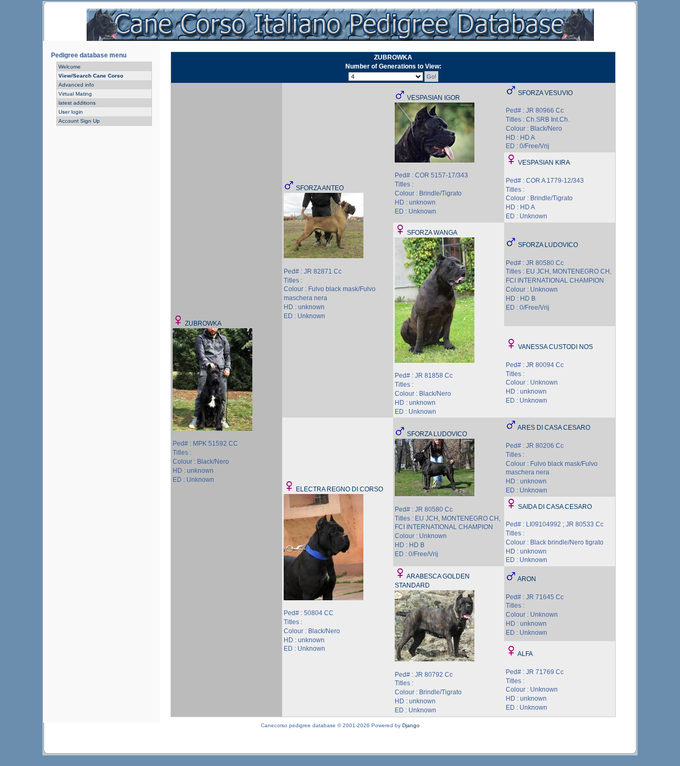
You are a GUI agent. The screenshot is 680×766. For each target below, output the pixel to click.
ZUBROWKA (203, 323)
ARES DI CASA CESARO (553, 427)
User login (70, 112)
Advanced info (76, 85)
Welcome (69, 67)
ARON (526, 579)
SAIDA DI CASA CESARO (555, 506)
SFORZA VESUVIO (545, 93)
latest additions (77, 103)
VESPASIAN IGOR (433, 97)
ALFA (525, 654)
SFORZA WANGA (432, 232)
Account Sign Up (79, 121)
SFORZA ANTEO (320, 188)
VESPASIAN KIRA (544, 162)
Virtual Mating (75, 94)
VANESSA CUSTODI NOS (555, 347)
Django (411, 725)
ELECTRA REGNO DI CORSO (339, 489)
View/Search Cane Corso (90, 76)
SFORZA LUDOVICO (548, 245)
